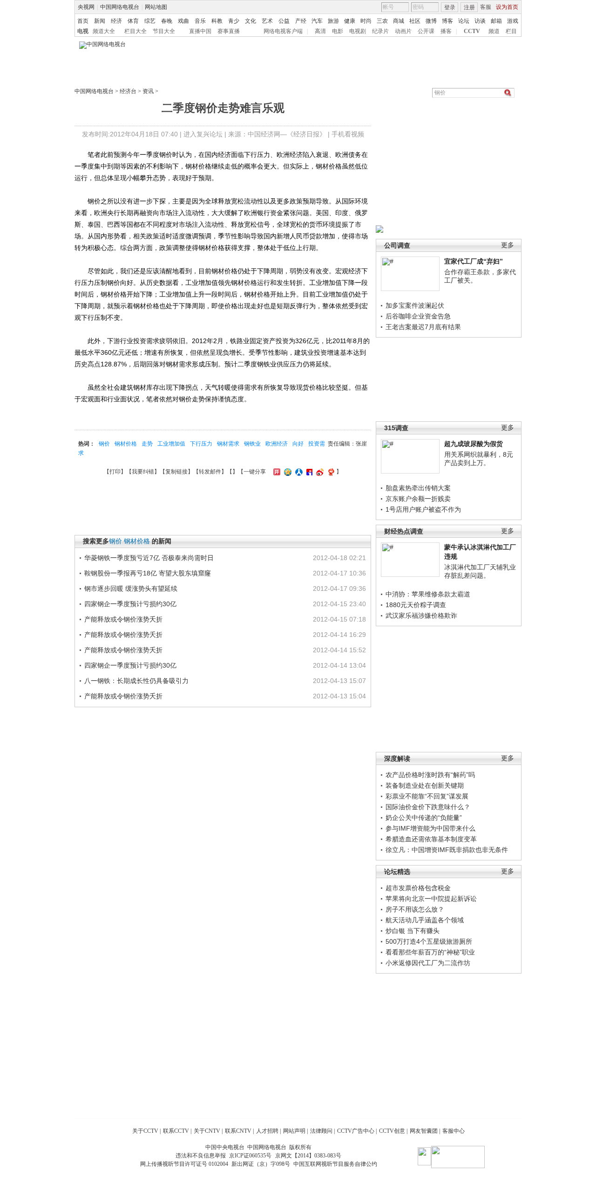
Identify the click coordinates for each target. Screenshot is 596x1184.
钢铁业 (252, 443)
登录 (449, 7)
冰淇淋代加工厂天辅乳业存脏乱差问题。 (480, 571)
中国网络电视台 (119, 7)
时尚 (366, 21)
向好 (298, 443)
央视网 (86, 7)
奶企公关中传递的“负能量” (424, 817)
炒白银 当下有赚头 (413, 930)
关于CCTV (145, 1131)
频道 (494, 31)
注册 (469, 7)
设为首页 (507, 7)
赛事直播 (228, 31)
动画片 (403, 31)
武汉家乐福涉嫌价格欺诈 (421, 615)
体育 (133, 21)
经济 (116, 21)
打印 (115, 471)
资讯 (148, 91)
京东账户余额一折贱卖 (418, 498)
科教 (217, 21)
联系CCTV (176, 1131)
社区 (414, 21)
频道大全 (104, 31)
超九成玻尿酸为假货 (473, 443)
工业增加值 (171, 443)
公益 (284, 21)
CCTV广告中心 (355, 1131)
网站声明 (294, 1131)
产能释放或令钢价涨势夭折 (123, 619)
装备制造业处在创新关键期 (425, 785)
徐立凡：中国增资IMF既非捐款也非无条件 (447, 849)
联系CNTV (238, 1131)
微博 (431, 21)
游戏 (512, 21)
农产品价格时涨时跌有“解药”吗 (430, 774)
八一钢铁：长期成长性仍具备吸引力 (136, 680)
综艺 (150, 21)
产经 (300, 21)
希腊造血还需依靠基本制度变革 (431, 839)
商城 (398, 21)
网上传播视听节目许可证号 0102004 (184, 1164)
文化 (250, 21)
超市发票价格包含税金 (418, 888)
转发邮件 (210, 471)
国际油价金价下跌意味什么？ (428, 807)
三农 (382, 21)
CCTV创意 (392, 1131)
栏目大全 (135, 31)
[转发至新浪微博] (319, 471)
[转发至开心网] (275, 471)
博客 (447, 21)
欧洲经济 (276, 443)
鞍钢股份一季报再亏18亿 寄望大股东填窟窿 (147, 573)
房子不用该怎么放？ (415, 909)
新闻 (99, 21)
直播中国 (200, 31)
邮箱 (496, 21)
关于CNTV (207, 1131)
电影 (337, 31)
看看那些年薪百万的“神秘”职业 (430, 952)
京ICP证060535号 (250, 1155)
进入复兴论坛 (203, 134)
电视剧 (357, 31)
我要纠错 (143, 471)
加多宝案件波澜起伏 (415, 305)
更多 (507, 245)
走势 (147, 443)
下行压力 (201, 443)
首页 (82, 21)
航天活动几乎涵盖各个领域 (425, 920)
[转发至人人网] (298, 471)
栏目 (511, 31)
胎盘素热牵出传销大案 (418, 488)
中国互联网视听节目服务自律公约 (335, 1164)
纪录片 (380, 31)
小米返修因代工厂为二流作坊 (428, 963)
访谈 (480, 21)
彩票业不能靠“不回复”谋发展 (427, 796)
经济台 (128, 91)
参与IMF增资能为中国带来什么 (430, 828)
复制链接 (176, 471)
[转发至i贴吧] (308, 471)
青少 (233, 21)
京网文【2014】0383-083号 (308, 1155)
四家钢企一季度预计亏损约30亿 (130, 604)
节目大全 (164, 31)
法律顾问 (321, 1131)
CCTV (472, 31)
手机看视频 (348, 134)
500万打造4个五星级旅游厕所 (429, 941)
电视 (82, 31)
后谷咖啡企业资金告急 (418, 316)
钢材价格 (126, 443)
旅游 (333, 21)
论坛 (463, 21)
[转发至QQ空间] (286, 471)
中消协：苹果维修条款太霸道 (428, 594)
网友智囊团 (424, 1131)
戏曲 (183, 21)
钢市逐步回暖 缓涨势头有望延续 (130, 588)
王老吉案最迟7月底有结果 (423, 327)
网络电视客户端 (283, 31)
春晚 (166, 21)
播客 (446, 31)
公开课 (426, 31)
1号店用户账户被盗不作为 (423, 509)
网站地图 (156, 7)
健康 (349, 21)
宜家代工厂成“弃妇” (473, 261)
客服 (485, 7)
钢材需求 (228, 443)
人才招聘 (267, 1131)
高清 (320, 31)
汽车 (317, 21)
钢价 (104, 443)
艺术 (267, 21)
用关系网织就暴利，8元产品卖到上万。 (478, 459)
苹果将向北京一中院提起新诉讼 (431, 898)
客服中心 (453, 1131)
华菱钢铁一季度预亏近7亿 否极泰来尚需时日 (149, 558)
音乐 (200, 21)
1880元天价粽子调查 (416, 605)
